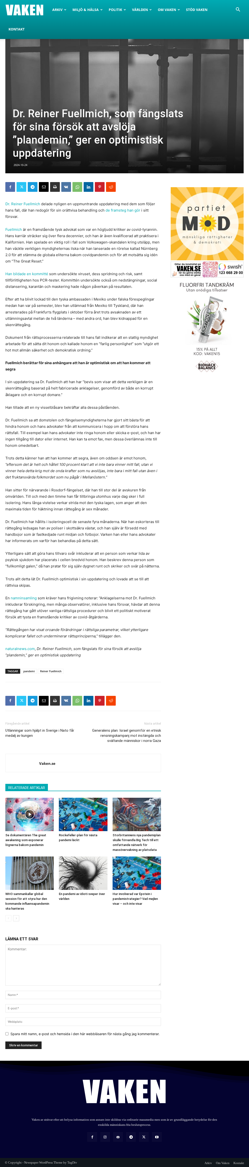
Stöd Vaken (196, 9)
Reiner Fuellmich (51, 671)
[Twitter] (21, 187)
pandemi (29, 671)
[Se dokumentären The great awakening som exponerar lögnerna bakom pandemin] (29, 814)
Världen (140, 9)
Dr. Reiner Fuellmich (22, 204)
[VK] (66, 187)
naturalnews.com (20, 648)
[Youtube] (156, 1137)
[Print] (55, 187)
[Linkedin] (88, 187)
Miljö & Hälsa (85, 9)
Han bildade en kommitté (26, 274)
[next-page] (16, 918)
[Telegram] (32, 187)
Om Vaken (167, 9)
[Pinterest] (100, 187)
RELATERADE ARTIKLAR (26, 788)
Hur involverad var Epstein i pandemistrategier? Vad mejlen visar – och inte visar (135, 898)
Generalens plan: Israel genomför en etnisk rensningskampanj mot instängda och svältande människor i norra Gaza (126, 735)
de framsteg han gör (123, 210)
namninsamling (24, 598)
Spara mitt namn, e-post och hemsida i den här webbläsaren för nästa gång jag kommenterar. (85, 1034)
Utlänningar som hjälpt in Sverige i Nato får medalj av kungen (39, 733)
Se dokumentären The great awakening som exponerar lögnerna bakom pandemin (25, 840)
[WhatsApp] (77, 187)
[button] (238, 10)
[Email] (44, 187)
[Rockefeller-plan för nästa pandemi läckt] (83, 814)
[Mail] (118, 1137)
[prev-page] (8, 918)
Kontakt (17, 29)
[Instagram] (105, 1137)
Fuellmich (13, 229)
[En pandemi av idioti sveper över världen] (83, 873)
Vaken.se (47, 763)
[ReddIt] (111, 187)
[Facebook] (10, 187)
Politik (115, 9)
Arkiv (57, 9)
